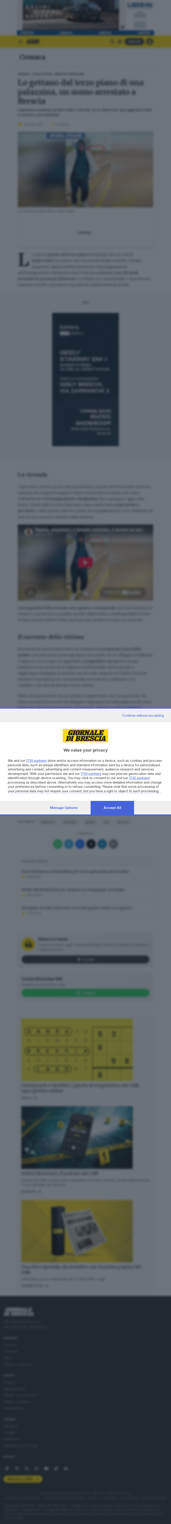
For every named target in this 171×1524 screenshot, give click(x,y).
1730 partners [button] (36, 760)
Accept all (112, 808)
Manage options (64, 808)
